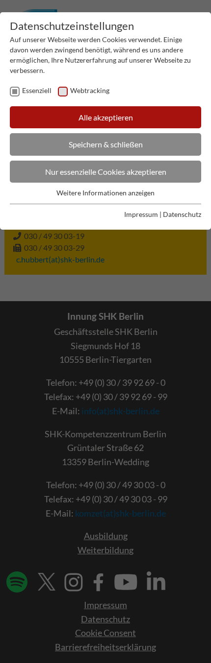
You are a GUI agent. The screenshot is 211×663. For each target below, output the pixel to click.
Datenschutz (182, 214)
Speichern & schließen (106, 144)
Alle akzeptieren (106, 117)
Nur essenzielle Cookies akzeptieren (105, 171)
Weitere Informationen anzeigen (105, 193)
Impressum (141, 214)
